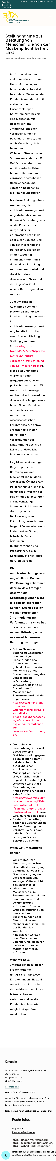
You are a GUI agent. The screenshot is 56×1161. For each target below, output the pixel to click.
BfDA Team (13, 58)
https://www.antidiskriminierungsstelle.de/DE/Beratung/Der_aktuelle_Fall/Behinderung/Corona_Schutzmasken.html (29, 805)
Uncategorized (39, 58)
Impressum (18, 1128)
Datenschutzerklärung (23, 1132)
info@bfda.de (12, 1086)
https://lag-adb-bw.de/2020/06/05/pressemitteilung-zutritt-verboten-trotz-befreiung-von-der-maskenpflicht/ (27, 355)
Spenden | (6, 2)
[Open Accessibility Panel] (5, 1155)
